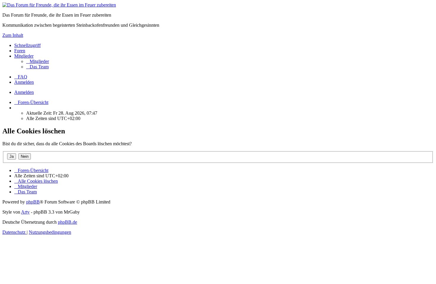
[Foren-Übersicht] (59, 4)
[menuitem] (37, 61)
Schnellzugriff (27, 45)
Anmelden (24, 92)
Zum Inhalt (12, 35)
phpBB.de (67, 222)
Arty (25, 211)
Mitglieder (24, 56)
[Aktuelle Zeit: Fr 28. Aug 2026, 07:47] (16, 107)
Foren (19, 50)
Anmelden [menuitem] (24, 82)
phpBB (33, 201)
